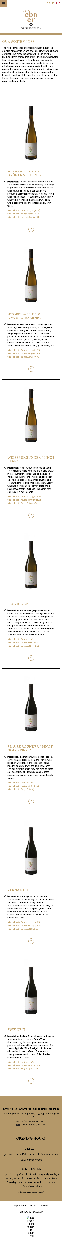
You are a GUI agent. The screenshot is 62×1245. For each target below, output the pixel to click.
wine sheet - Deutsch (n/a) (20, 639)
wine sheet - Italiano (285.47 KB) (23, 1065)
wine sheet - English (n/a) (20, 789)
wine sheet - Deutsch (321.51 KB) (23, 210)
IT (53, 4)
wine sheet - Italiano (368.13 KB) (23, 786)
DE (48, 4)
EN (58, 4)
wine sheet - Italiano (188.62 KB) (23, 642)
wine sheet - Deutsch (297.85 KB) (23, 350)
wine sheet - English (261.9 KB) (23, 929)
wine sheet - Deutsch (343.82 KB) (24, 496)
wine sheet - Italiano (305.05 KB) (24, 500)
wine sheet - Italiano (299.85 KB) (23, 353)
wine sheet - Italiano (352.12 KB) (23, 214)
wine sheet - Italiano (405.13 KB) (23, 925)
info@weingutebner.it (34, 1124)
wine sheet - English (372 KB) (22, 503)
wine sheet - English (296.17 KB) (23, 217)
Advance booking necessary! (31, 1192)
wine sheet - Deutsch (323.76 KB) (23, 922)
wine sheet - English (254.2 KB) (23, 1068)
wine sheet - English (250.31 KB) (23, 646)
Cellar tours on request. (31, 1160)
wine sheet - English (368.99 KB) (23, 357)
